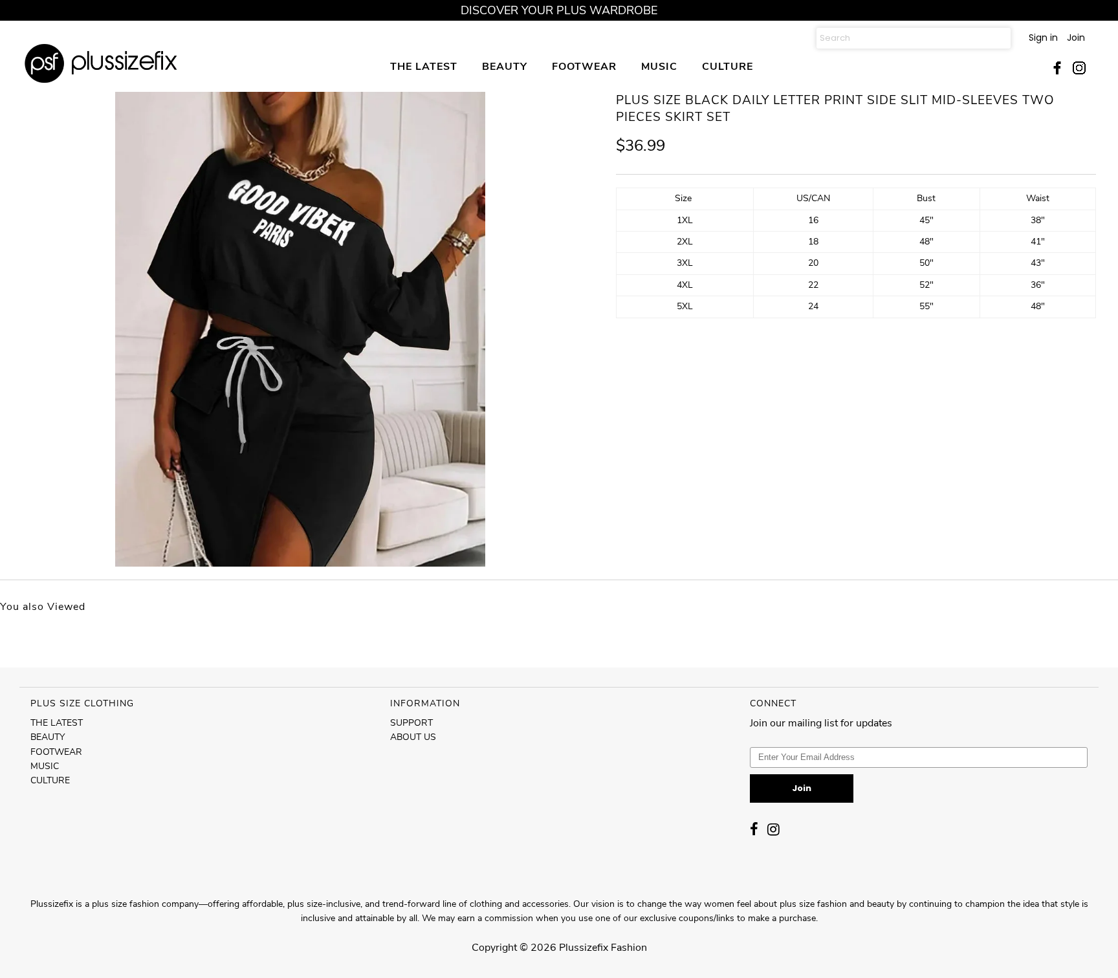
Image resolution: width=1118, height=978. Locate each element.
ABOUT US (413, 737)
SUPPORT (411, 723)
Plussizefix (583, 947)
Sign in (1043, 37)
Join (1076, 37)
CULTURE (727, 66)
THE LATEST (423, 66)
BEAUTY (504, 66)
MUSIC (659, 66)
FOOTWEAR (584, 66)
